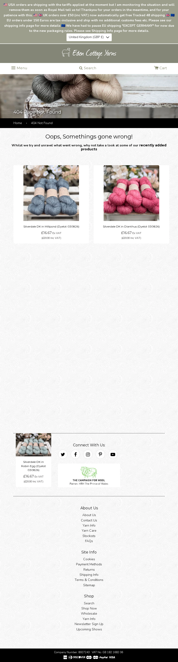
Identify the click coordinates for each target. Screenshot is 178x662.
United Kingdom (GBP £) (86, 37)
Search (89, 603)
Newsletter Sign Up (89, 624)
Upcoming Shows (89, 629)
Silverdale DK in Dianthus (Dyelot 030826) (131, 226)
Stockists (89, 536)
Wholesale (89, 613)
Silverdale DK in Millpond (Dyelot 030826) (51, 226)
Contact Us (89, 520)
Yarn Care (89, 530)
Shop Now (89, 608)
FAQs (89, 541)
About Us (89, 515)
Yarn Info (89, 525)
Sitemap (89, 585)
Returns (89, 569)
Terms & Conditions (89, 580)
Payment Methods (89, 564)
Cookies (89, 559)
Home (17, 123)
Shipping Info (89, 575)
